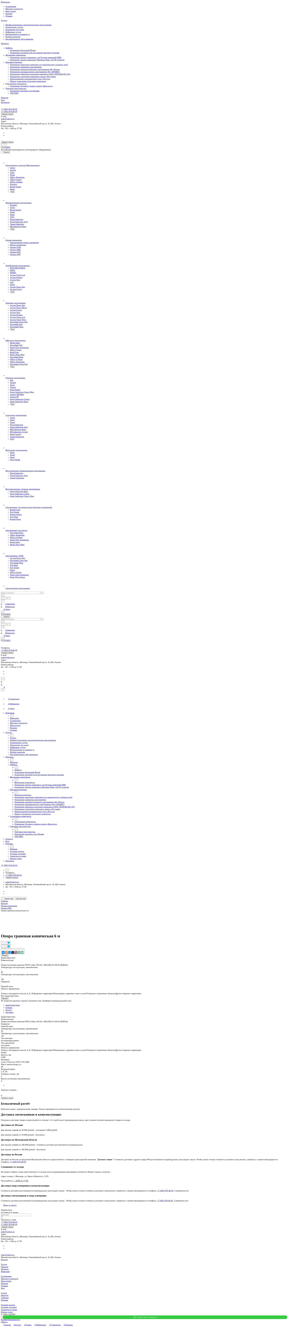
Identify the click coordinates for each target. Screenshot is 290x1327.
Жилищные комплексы (15, 55)
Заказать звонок (7, 114)
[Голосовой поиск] (3, 598)
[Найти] (9, 598)
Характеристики (12, 1005)
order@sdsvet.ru (7, 119)
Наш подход (10, 11)
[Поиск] (3, 678)
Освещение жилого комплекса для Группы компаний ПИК (35, 57)
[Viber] (15, 952)
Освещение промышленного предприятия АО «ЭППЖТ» (35, 72)
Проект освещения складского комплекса (28, 81)
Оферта (4, 1322)
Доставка (9, 1012)
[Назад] (12, 715)
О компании (10, 6)
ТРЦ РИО (14, 93)
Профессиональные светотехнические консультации (28, 25)
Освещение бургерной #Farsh (23, 50)
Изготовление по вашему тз (17, 34)
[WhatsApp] (19, 952)
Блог (3, 1288)
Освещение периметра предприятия (25, 67)
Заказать (5, 955)
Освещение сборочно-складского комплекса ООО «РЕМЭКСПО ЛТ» (40, 74)
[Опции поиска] (2, 595)
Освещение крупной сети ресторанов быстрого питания (34, 53)
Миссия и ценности (14, 9)
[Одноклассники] (6, 952)
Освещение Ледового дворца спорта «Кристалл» (31, 86)
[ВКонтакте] (3, 952)
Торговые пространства (16, 88)
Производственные (14, 62)
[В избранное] (6, 943)
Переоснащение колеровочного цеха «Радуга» (30, 79)
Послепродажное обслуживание (19, 39)
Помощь (4, 1300)
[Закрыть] (2, 689)
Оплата (8, 1010)
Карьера (8, 13)
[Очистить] (42, 593)
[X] (12, 952)
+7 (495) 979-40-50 (9, 109)
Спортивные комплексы (16, 84)
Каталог (4, 1260)
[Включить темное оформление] (4, 144)
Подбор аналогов (12, 37)
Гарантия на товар (9, 1310)
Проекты (5, 1269)
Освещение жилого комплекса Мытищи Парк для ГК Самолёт (37, 60)
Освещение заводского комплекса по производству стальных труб (39, 65)
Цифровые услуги (13, 32)
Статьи (4, 1293)
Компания (5, 1271)
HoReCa (9, 48)
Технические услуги (14, 27)
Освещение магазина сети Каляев (24, 91)
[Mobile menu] (3, 638)
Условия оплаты (8, 1305)
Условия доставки (9, 1307)
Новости (4, 1295)
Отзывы (8, 16)
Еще (12, 192)
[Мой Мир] (9, 952)
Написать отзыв (7, 1098)
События (5, 1298)
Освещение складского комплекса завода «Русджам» (33, 76)
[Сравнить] (6, 946)
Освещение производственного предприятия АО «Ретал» (35, 69)
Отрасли (4, 1267)
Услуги (4, 1264)
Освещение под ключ (14, 29)
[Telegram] (22, 952)
